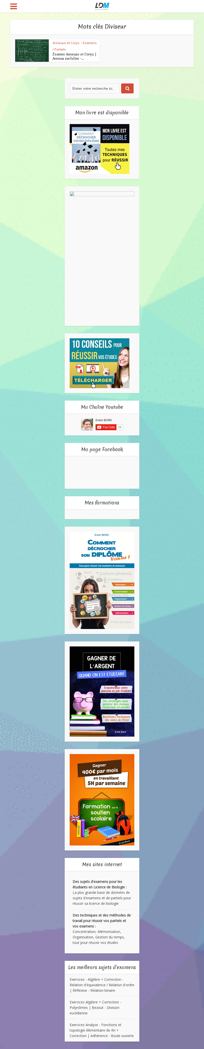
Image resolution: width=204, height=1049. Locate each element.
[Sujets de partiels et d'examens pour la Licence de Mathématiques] (102, 5)
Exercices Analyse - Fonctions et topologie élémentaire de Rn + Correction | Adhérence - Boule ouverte (102, 1030)
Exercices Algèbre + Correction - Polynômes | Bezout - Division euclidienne (95, 1007)
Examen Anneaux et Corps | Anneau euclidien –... (74, 56)
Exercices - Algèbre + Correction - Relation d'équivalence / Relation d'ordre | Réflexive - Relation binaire (102, 985)
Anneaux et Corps (66, 43)
